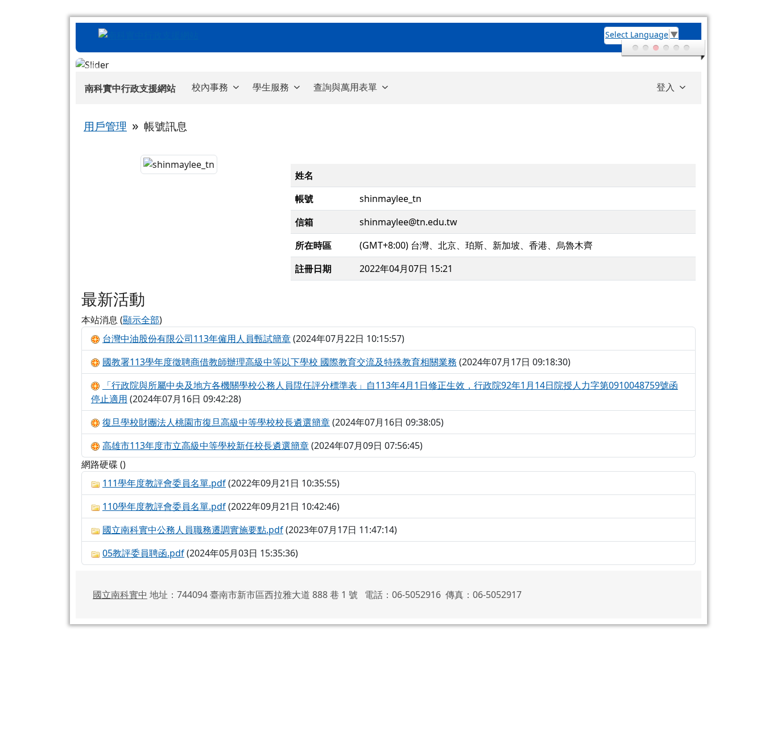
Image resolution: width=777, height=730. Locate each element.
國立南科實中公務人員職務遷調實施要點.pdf (192, 529)
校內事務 (210, 87)
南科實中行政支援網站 (130, 88)
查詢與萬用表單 (345, 87)
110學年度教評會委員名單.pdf (164, 506)
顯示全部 (141, 320)
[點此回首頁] (388, 65)
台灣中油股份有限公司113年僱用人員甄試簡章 (196, 338)
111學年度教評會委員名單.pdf (164, 483)
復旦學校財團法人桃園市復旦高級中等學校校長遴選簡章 (216, 422)
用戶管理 (105, 126)
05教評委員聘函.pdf (143, 553)
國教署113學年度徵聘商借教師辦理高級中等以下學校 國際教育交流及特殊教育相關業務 (279, 362)
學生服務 (271, 87)
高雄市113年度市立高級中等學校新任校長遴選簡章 (205, 445)
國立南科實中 (120, 594)
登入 (665, 87)
